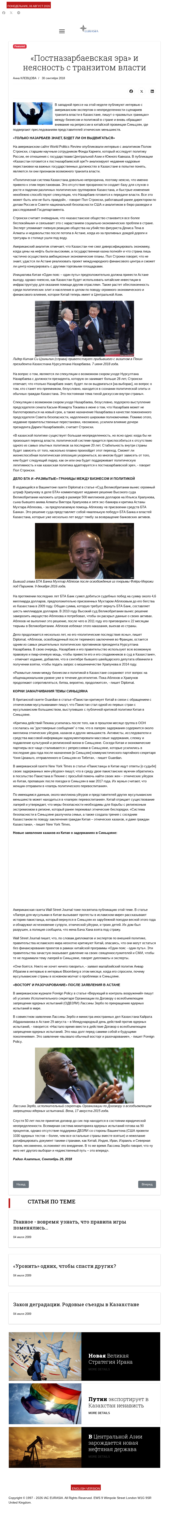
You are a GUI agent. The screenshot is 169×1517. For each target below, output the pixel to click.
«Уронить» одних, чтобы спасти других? (64, 1266)
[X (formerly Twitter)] (141, 91)
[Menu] (62, 31)
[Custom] (18, 13)
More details (99, 1369)
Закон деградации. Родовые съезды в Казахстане (76, 1304)
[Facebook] (3, 13)
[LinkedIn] (152, 91)
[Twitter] (11, 13)
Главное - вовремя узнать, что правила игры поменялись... (69, 1224)
